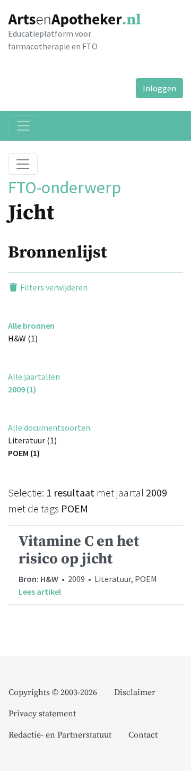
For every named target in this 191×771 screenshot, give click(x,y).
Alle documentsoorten (49, 427)
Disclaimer (134, 692)
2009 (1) (22, 389)
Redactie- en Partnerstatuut (59, 735)
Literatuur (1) (32, 440)
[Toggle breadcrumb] (23, 164)
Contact (143, 735)
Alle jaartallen (34, 376)
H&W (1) (23, 338)
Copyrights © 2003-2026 (52, 692)
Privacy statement (42, 713)
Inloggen (159, 88)
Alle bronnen (31, 325)
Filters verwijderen (53, 287)
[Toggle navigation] (23, 125)
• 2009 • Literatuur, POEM (88, 564)
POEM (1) (24, 453)
